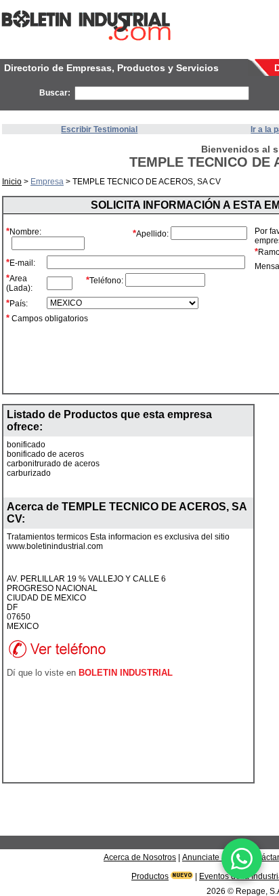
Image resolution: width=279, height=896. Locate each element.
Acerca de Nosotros (140, 857)
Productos (150, 876)
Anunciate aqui (210, 857)
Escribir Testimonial (99, 129)
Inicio (12, 181)
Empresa (47, 181)
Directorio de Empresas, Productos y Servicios (111, 67)
